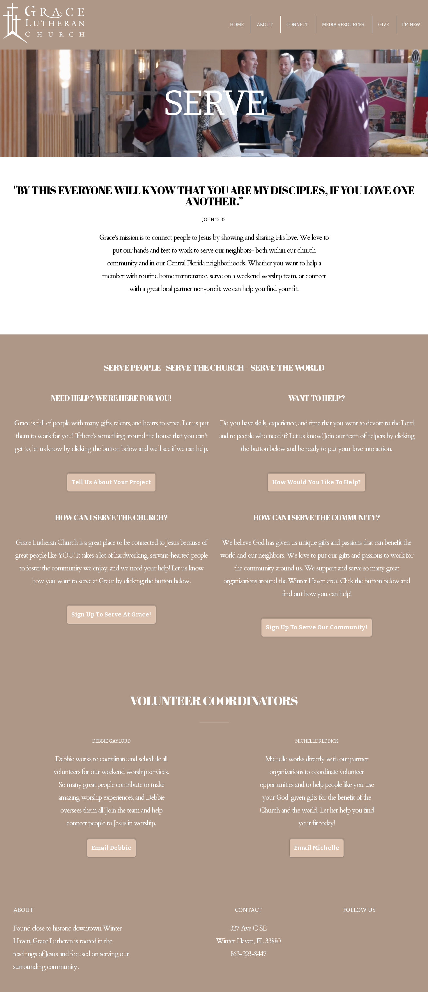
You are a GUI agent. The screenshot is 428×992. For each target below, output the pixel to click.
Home (237, 24)
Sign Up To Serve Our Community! (316, 627)
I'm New (411, 24)
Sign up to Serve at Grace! (111, 614)
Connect (297, 24)
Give (383, 24)
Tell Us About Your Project (111, 482)
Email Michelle (316, 847)
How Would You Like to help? (316, 482)
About (265, 24)
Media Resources (343, 24)
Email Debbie (111, 847)
